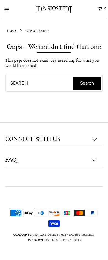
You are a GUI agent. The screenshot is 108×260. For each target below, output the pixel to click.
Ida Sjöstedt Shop (53, 235)
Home (11, 31)
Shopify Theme (80, 235)
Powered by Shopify (66, 240)
